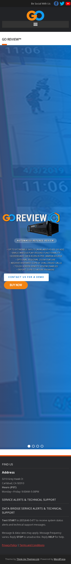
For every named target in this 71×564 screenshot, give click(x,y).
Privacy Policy (9, 545)
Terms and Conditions (32, 545)
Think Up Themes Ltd (28, 559)
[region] (35, 247)
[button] (29, 446)
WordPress (59, 559)
